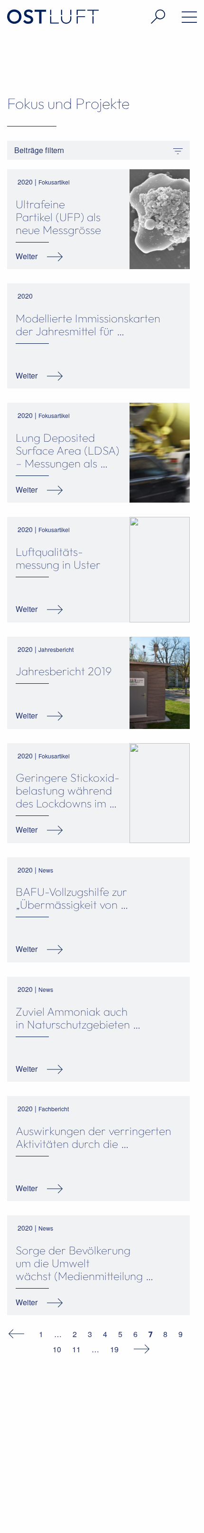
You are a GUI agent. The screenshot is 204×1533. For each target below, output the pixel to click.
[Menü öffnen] (178, 18)
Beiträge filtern (39, 150)
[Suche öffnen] (147, 16)
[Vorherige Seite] (21, 1333)
